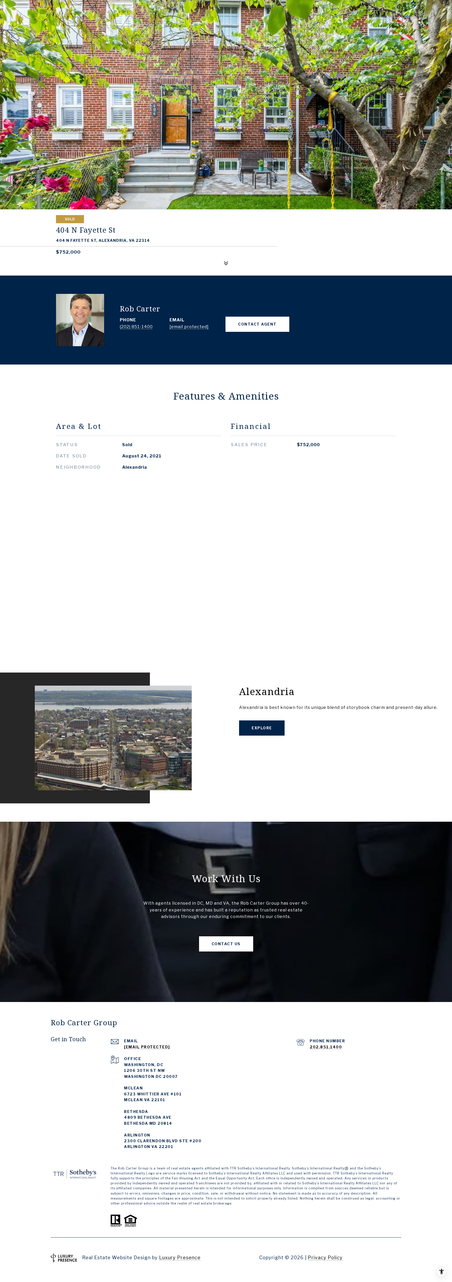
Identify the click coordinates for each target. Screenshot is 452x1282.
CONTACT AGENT (257, 324)
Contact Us (226, 944)
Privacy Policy (325, 1257)
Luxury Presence (180, 1257)
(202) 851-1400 (136, 326)
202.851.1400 (326, 1047)
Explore (262, 728)
